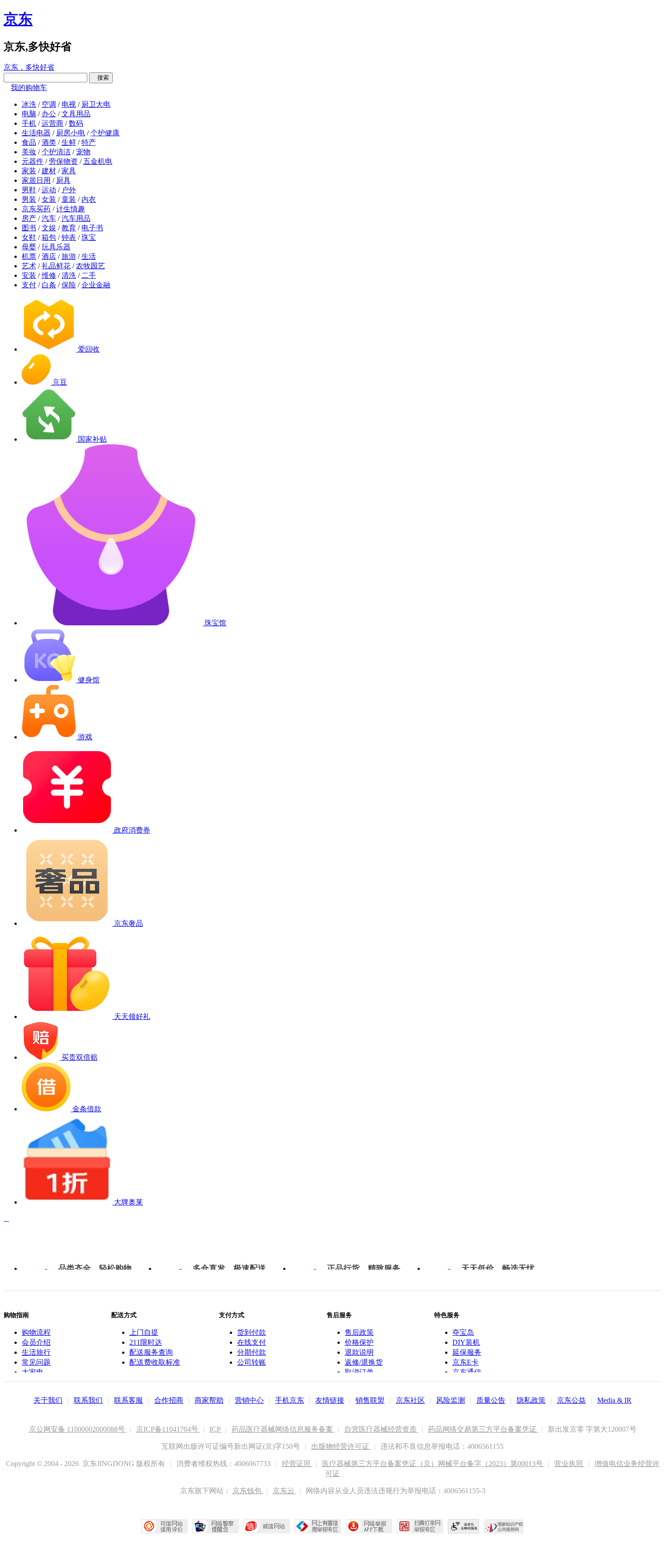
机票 (29, 256)
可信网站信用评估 (164, 1526)
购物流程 (36, 1332)
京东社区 (410, 1400)
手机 (29, 123)
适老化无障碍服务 (464, 1526)
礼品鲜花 (56, 266)
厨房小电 (70, 133)
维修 (49, 275)
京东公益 (571, 1400)
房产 (29, 218)
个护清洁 (56, 152)
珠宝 (88, 237)
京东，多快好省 (29, 67)
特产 (88, 142)
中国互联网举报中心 (317, 1526)
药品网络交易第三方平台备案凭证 (483, 1429)
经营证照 (297, 1463)
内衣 (88, 199)
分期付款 (251, 1352)
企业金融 (95, 285)
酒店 (49, 256)
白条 (49, 285)
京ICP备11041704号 (168, 1429)
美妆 (29, 152)
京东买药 (36, 209)
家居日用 (36, 180)
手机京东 (289, 1400)
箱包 (49, 237)
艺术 (29, 266)
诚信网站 (266, 1526)
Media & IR (614, 1400)
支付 (29, 285)
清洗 (69, 275)
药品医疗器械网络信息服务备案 (283, 1429)
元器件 (32, 161)
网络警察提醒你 (215, 1526)
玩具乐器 (56, 247)
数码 (76, 123)
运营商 (52, 123)
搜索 (101, 77)
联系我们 (88, 1400)
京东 (18, 19)
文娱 (49, 228)
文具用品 (76, 114)
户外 (69, 190)
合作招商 (168, 1400)
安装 (29, 275)
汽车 (49, 218)
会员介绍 (36, 1342)
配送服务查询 (151, 1352)
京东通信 (466, 1372)
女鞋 (29, 237)
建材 (49, 171)
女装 (49, 199)
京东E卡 (465, 1362)
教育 (69, 228)
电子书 (92, 228)
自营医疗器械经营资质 (381, 1429)
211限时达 (145, 1342)
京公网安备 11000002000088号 (78, 1429)
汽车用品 (76, 218)
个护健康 (104, 133)
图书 (29, 228)
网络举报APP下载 (369, 1526)
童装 (69, 199)
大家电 (32, 1372)
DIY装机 (466, 1342)
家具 (69, 171)
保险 (69, 285)
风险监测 (450, 1400)
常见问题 (36, 1362)
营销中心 (249, 1400)
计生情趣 (70, 209)
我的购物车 (29, 87)
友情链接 (329, 1400)
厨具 (63, 180)
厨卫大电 (95, 104)
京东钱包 (248, 1491)
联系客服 (128, 1400)
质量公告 (490, 1400)
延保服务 (466, 1352)
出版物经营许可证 (341, 1446)
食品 (29, 142)
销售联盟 (370, 1400)
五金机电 (97, 161)
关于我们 (47, 1400)
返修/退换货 (364, 1362)
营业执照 (569, 1463)
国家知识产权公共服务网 (504, 1526)
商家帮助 (209, 1400)
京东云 (284, 1491)
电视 (69, 104)
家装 (29, 171)
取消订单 (359, 1372)
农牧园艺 (90, 266)
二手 (88, 275)
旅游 (69, 256)
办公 (49, 114)
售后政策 (359, 1332)
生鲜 (69, 142)
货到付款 (251, 1332)
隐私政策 (531, 1400)
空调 (49, 104)
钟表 (69, 237)
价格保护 (359, 1342)
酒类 (49, 142)
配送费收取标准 (154, 1362)
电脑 (29, 114)
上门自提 (143, 1332)
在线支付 (251, 1342)
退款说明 (359, 1352)
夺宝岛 (463, 1332)
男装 (29, 199)
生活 (88, 256)
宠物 (83, 152)
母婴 (29, 247)
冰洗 (29, 104)
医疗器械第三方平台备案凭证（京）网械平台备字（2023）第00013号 (433, 1463)
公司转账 (251, 1362)
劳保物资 (63, 161)
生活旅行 (36, 1352)
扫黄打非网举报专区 (420, 1526)
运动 (49, 190)
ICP (215, 1429)
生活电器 (36, 133)
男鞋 (29, 190)
